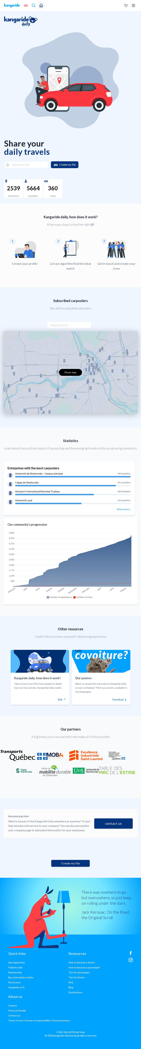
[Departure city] (6, 164)
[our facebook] (131, 954)
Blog (70, 987)
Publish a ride (15, 967)
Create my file (67, 164)
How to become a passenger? (84, 967)
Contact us (14, 1015)
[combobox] (26, 164)
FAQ (70, 982)
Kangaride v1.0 (16, 987)
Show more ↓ (124, 509)
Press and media (17, 1010)
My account (14, 982)
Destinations (75, 992)
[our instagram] (131, 961)
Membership (15, 972)
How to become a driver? (81, 962)
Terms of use (15, 1020)
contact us (113, 823)
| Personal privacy (60, 1020)
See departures (16, 962)
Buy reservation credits (20, 977)
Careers (12, 1005)
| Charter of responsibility (36, 1020)
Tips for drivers (76, 977)
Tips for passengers (79, 972)
